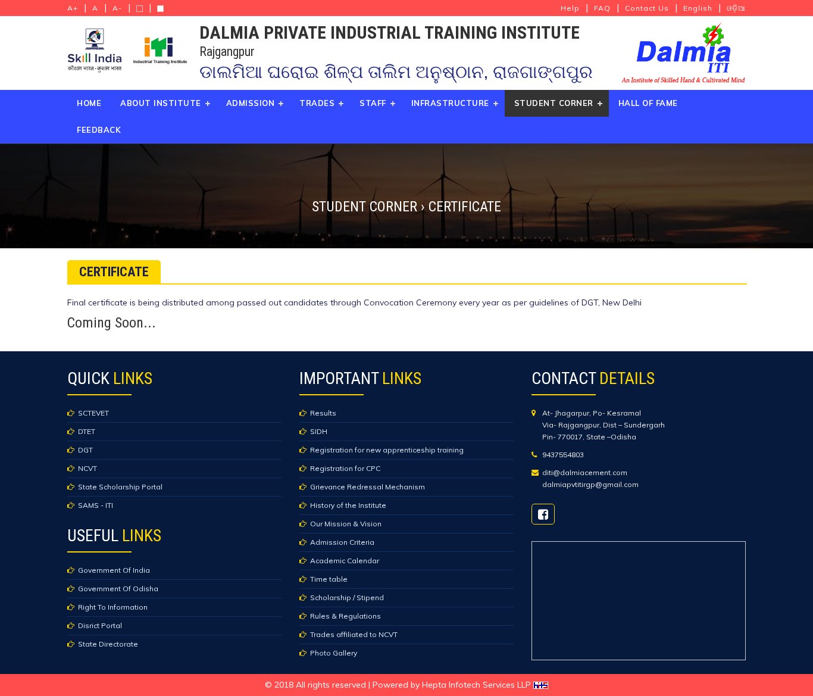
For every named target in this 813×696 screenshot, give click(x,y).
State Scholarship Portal (120, 486)
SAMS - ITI (95, 505)
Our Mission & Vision (346, 523)
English (697, 8)
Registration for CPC (345, 468)
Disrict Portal (100, 625)
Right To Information (113, 607)
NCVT (87, 468)
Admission (250, 103)
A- (117, 8)
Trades (316, 103)
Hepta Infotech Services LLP (477, 684)
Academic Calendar (344, 560)
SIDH (318, 431)
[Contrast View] (139, 8)
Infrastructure (450, 103)
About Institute (160, 103)
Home (89, 103)
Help (570, 8)
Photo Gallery (333, 652)
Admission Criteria (342, 542)
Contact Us (647, 8)
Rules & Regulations (345, 615)
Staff (372, 103)
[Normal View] (160, 8)
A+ (72, 8)
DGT (85, 449)
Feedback (99, 130)
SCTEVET (93, 412)
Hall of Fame (648, 103)
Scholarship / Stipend (347, 597)
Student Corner (553, 103)
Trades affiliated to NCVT (354, 634)
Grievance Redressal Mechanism (367, 486)
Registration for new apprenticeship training (387, 449)
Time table (329, 579)
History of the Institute (348, 505)
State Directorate (108, 643)
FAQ (602, 8)
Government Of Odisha (118, 588)
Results (323, 412)
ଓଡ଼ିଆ (736, 8)
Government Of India (114, 570)
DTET (86, 431)
